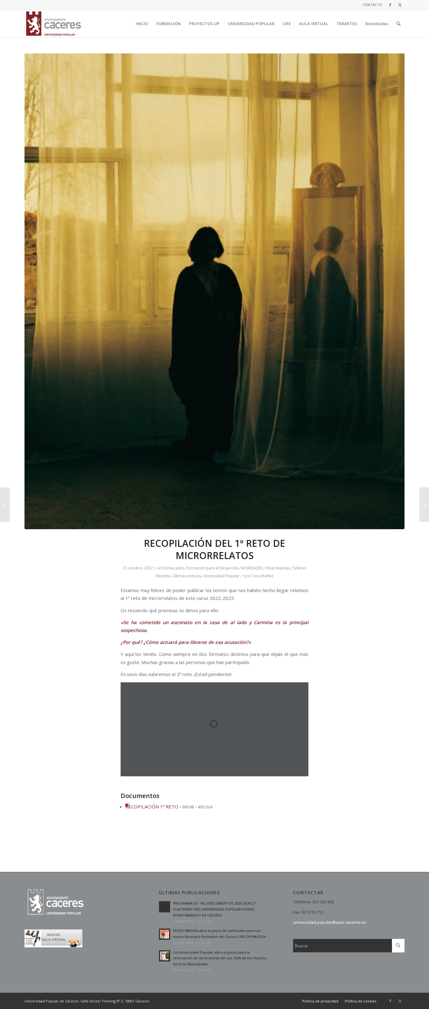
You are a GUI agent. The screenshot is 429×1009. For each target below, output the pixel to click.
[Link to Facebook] (390, 4)
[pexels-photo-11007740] (214, 291)
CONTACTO (372, 4)
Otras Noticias (277, 568)
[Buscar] (398, 23)
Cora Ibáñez (263, 576)
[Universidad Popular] (53, 23)
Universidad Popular (221, 576)
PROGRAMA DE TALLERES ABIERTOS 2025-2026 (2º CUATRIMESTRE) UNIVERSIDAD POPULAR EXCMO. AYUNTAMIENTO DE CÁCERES (214, 909)
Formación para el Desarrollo (212, 568)
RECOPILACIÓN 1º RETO (151, 806)
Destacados (173, 568)
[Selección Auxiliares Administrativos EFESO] (424, 504)
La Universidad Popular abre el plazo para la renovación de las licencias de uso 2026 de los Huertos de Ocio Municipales (220, 958)
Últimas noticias (187, 576)
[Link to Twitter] (400, 4)
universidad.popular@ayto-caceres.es (329, 922)
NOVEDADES (252, 568)
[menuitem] (370, 4)
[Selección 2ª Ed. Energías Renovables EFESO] (5, 504)
